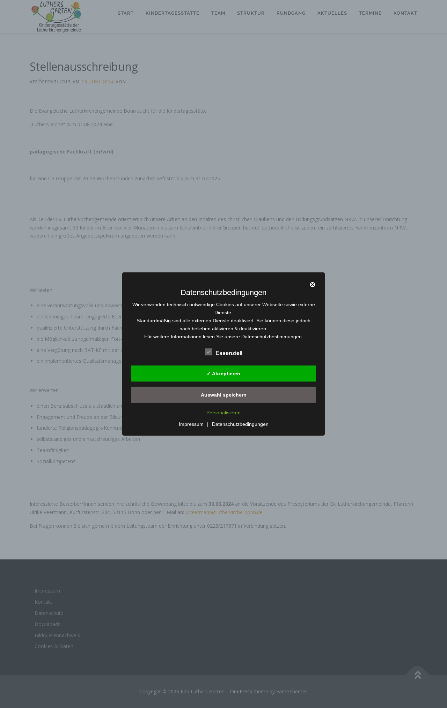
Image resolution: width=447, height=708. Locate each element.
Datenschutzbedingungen (240, 424)
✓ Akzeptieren (223, 373)
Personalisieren (223, 412)
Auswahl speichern (224, 394)
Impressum (191, 424)
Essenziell (228, 353)
